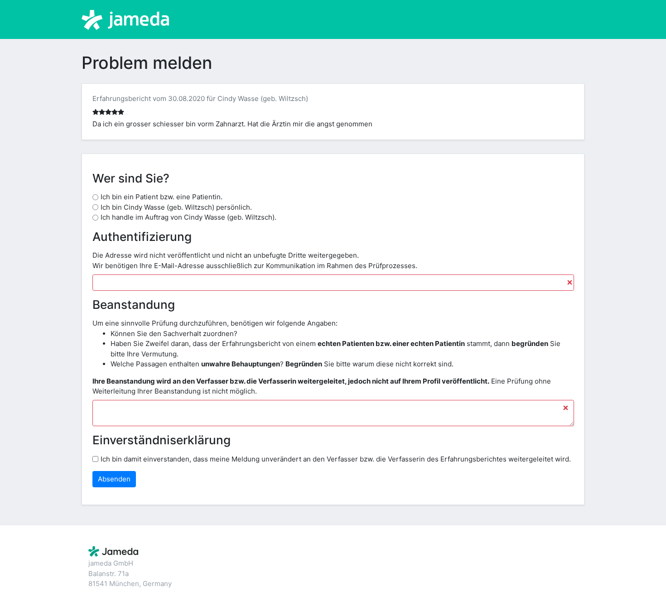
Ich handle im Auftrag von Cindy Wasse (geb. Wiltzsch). (188, 217)
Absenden (114, 479)
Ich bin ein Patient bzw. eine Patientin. (161, 196)
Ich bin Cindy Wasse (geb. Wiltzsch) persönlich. (176, 207)
